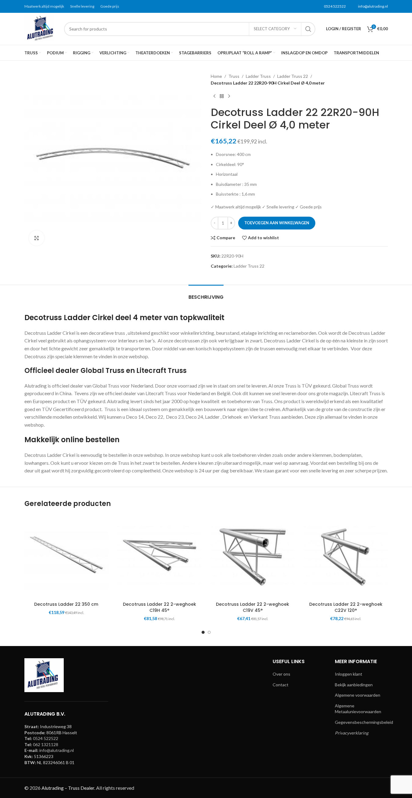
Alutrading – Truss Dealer (67, 788)
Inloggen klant (348, 674)
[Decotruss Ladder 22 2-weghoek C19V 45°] (253, 557)
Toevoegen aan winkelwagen (276, 222)
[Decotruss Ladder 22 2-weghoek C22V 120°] (346, 557)
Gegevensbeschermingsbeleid (364, 722)
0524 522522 (335, 6)
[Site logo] (41, 28)
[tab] (206, 294)
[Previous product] (214, 96)
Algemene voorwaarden (357, 695)
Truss (233, 76)
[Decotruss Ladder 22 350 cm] (66, 557)
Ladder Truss (258, 76)
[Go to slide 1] (203, 632)
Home (216, 76)
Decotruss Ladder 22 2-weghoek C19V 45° (252, 607)
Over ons (281, 674)
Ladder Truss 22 (292, 76)
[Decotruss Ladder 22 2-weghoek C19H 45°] (159, 557)
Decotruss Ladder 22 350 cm (66, 604)
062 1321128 (45, 744)
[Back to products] (221, 96)
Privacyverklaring (351, 732)
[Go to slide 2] (209, 632)
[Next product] (229, 96)
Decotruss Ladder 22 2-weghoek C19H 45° (159, 607)
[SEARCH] (308, 29)
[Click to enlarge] (36, 238)
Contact (280, 684)
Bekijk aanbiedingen (354, 684)
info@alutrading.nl (373, 6)
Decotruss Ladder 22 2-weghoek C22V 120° (345, 607)
